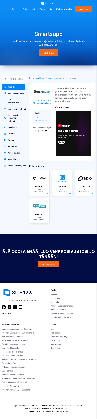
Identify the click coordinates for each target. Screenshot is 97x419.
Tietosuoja (40, 411)
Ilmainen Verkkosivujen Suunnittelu (16, 390)
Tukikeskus (55, 333)
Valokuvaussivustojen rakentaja (15, 340)
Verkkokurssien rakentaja (13, 374)
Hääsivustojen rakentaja (12, 352)
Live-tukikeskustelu (56, 78)
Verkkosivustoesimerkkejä (62, 306)
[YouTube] (20, 307)
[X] (9, 307)
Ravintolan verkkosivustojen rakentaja (18, 378)
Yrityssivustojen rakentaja (13, 336)
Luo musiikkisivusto (10, 348)
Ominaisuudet (56, 298)
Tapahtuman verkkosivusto (13, 344)
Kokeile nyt (49, 53)
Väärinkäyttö (51, 411)
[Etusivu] (12, 9)
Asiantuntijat (56, 344)
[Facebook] (4, 307)
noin (52, 329)
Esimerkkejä (29, 9)
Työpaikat (59, 336)
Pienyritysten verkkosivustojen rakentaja (20, 359)
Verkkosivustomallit (59, 309)
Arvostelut (55, 302)
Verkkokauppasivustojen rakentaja (17, 329)
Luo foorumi (7, 371)
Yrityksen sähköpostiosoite (14, 367)
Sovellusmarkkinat (36, 78)
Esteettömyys (62, 411)
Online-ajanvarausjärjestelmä (14, 382)
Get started (83, 9)
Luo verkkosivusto (48, 264)
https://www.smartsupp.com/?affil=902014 (43, 103)
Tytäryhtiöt (55, 340)
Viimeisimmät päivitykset (61, 317)
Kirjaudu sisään (64, 9)
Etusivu (54, 294)
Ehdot (31, 411)
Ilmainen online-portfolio (12, 355)
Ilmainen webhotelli (10, 386)
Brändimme (55, 348)
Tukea (42, 9)
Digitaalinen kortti (9, 363)
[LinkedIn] (15, 307)
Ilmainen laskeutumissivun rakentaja (18, 333)
